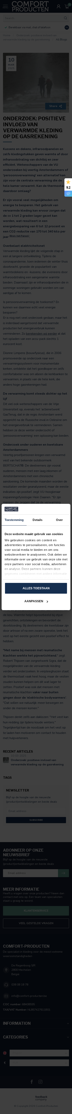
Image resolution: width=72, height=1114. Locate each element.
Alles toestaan (36, 588)
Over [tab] (59, 520)
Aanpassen (33, 601)
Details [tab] (37, 520)
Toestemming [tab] (14, 520)
